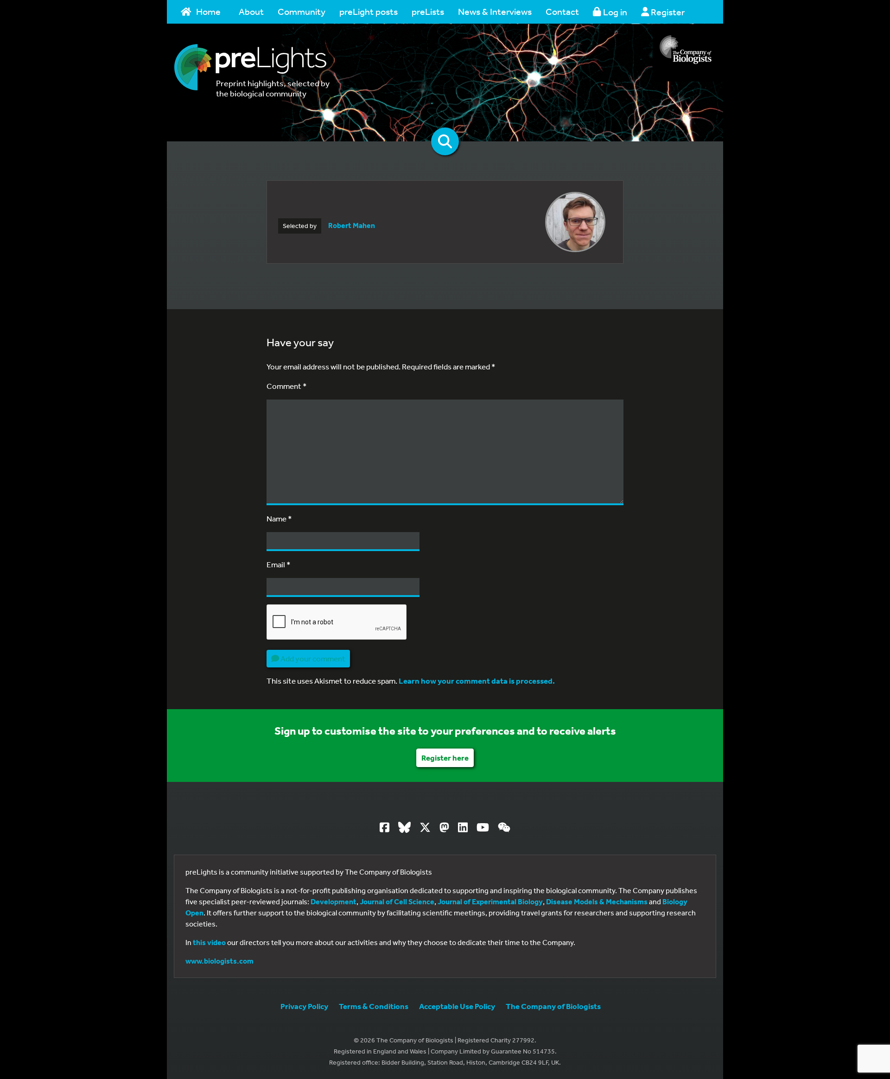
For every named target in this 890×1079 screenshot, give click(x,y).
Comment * (287, 386)
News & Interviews (495, 11)
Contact (562, 11)
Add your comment (312, 658)
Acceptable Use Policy (457, 1006)
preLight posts (368, 11)
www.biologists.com (219, 960)
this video (209, 942)
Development (333, 901)
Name (279, 518)
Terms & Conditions (373, 1006)
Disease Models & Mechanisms (597, 901)
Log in (614, 11)
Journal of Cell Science (397, 901)
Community (301, 11)
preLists (428, 11)
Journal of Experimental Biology (490, 901)
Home (208, 11)
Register (667, 11)
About (251, 11)
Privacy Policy (304, 1006)
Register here (445, 757)
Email (279, 564)
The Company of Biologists (553, 1006)
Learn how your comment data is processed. (477, 680)
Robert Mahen (351, 225)
